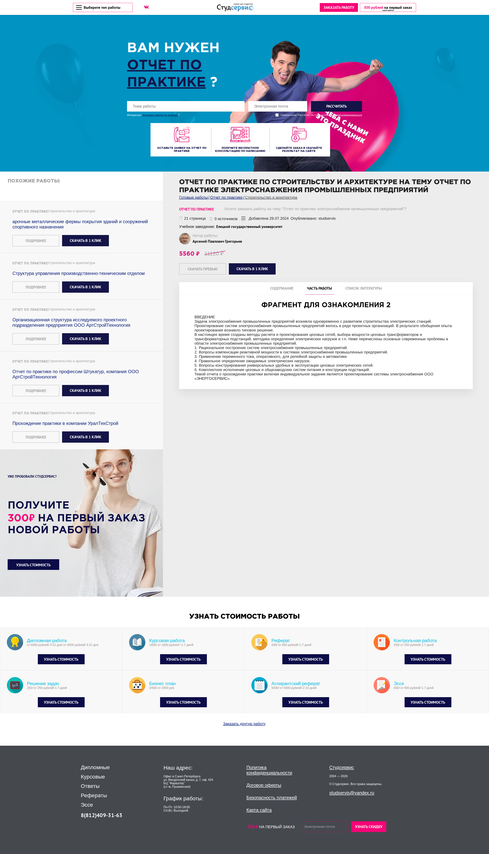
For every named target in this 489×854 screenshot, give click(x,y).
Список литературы (363, 288)
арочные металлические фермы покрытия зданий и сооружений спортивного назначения (80, 224)
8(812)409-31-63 (101, 815)
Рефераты (94, 795)
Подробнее (36, 240)
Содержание (282, 288)
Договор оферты (263, 785)
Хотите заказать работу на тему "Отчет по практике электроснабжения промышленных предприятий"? (315, 209)
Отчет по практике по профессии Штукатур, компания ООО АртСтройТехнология (75, 374)
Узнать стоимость (33, 564)
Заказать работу (339, 7)
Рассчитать (336, 106)
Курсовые (93, 776)
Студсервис (341, 767)
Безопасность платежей (271, 797)
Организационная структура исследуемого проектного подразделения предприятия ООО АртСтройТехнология (71, 322)
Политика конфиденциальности (269, 770)
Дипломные (95, 767)
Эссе (87, 805)
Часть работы (319, 288)
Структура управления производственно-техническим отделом (78, 273)
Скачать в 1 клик (85, 240)
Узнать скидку (368, 826)
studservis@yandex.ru (351, 792)
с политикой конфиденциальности (345, 115)
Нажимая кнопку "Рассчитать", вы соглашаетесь (321, 115)
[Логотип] (235, 7)
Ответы (90, 786)
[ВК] (146, 7)
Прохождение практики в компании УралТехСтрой (65, 423)
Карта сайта (259, 810)
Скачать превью (203, 269)
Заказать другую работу (244, 724)
